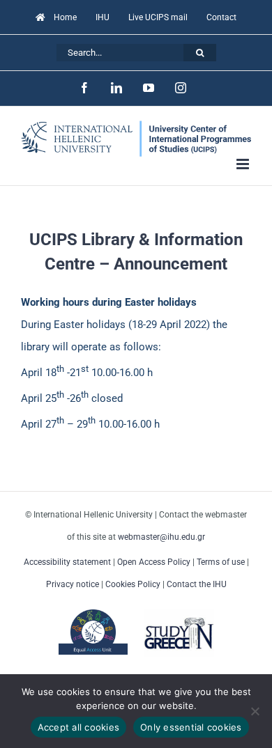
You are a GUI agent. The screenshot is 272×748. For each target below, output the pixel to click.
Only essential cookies (191, 727)
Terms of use (221, 562)
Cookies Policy (132, 584)
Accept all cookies (79, 727)
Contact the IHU (197, 584)
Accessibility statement (67, 562)
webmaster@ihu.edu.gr (161, 537)
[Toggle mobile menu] (243, 164)
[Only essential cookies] (255, 711)
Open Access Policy (153, 562)
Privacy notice (72, 584)
